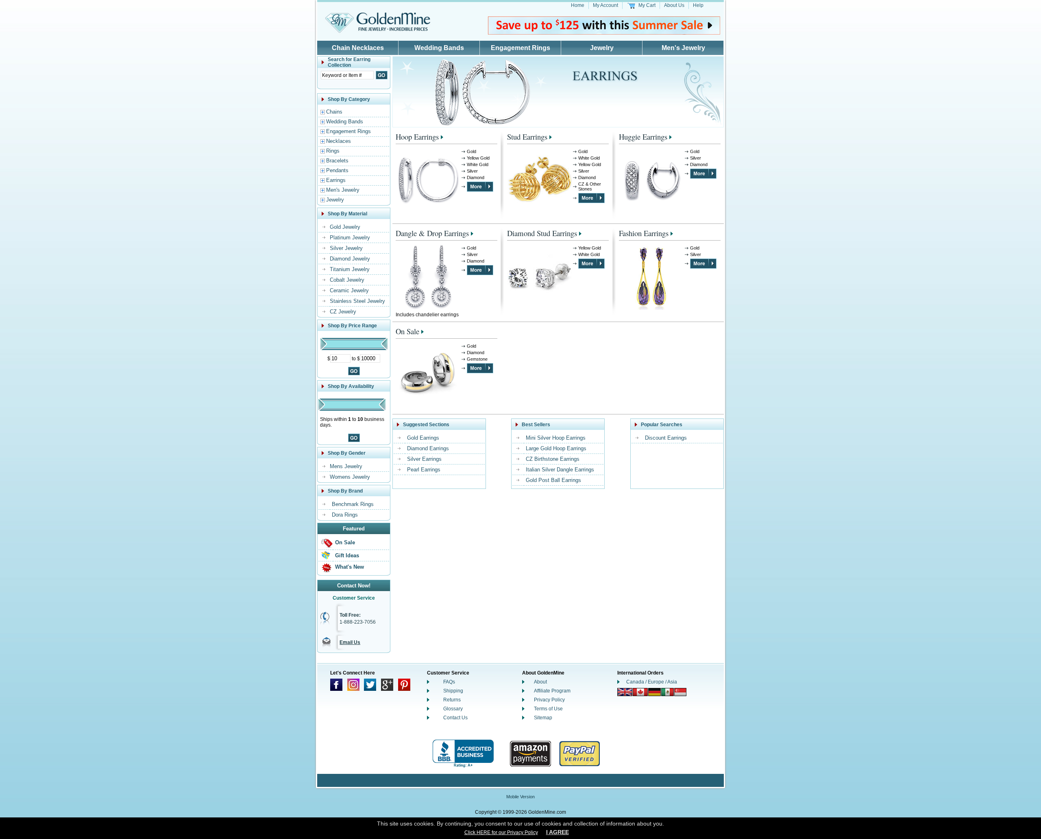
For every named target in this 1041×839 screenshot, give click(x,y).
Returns (452, 700)
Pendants (337, 170)
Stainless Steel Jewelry (357, 301)
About (540, 682)
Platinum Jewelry (350, 237)
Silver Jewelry (346, 248)
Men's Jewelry (683, 47)
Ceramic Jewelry (349, 290)
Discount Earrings (666, 438)
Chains (334, 112)
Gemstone (477, 359)
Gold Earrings (423, 438)
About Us (674, 5)
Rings (333, 151)
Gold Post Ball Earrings (553, 480)
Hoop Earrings (417, 136)
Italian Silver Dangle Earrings (560, 470)
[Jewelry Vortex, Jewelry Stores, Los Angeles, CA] (463, 754)
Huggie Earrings (643, 136)
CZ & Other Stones (589, 186)
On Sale (345, 542)
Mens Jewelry (346, 466)
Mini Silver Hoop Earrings (556, 438)
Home (577, 5)
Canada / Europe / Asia (651, 682)
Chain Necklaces (358, 47)
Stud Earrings (527, 136)
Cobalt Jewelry (347, 280)
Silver (472, 171)
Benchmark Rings (353, 504)
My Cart (647, 5)
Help (698, 5)
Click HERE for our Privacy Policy (501, 832)
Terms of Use (548, 709)
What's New (349, 567)
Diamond (475, 177)
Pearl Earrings (423, 470)
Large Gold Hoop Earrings (556, 448)
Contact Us (455, 718)
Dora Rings (345, 515)
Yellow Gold (478, 158)
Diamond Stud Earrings (542, 233)
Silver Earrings (424, 459)
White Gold (477, 164)
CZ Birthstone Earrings (552, 459)
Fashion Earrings (644, 233)
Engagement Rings (520, 47)
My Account (605, 5)
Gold (471, 151)
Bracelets (337, 161)
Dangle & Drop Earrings (432, 233)
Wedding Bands (439, 47)
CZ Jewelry (343, 312)
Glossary (453, 709)
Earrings (336, 180)
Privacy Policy (549, 700)
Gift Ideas (347, 555)
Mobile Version (520, 796)
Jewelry (602, 47)
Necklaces (338, 141)
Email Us (350, 642)
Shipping (453, 691)
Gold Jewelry (345, 227)
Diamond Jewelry (350, 259)
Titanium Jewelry (350, 269)
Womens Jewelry (350, 477)
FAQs (449, 682)
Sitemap (543, 718)
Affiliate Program (552, 691)
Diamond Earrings (428, 448)
